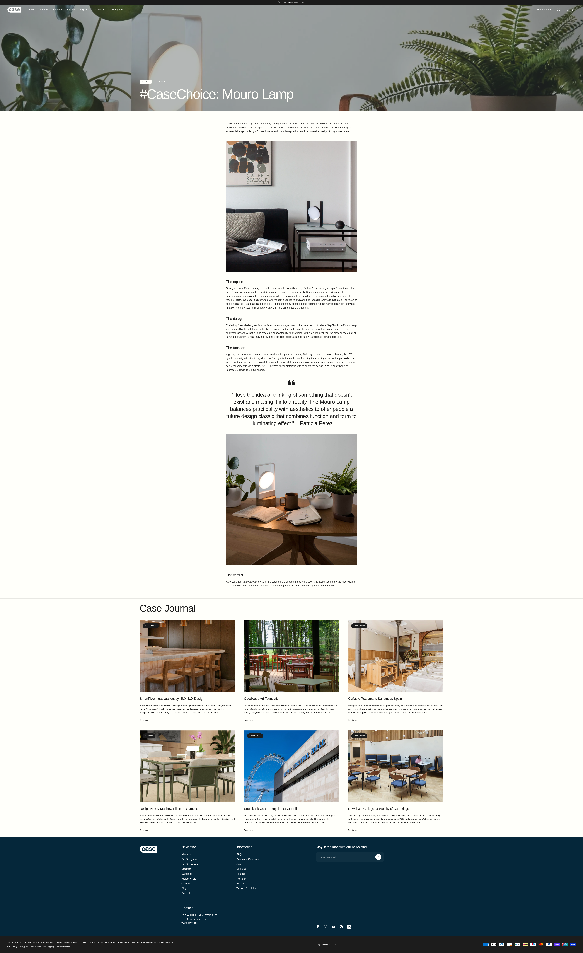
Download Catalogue (247, 859)
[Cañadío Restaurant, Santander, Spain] (395, 656)
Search (240, 864)
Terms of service (36, 947)
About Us (186, 854)
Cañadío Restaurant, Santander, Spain (375, 699)
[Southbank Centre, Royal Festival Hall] (291, 766)
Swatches (186, 874)
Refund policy (12, 947)
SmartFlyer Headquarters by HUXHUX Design (172, 699)
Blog (183, 888)
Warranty (241, 878)
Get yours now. (326, 585)
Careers (185, 883)
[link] (199, 915)
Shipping (241, 869)
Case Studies (150, 626)
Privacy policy (23, 947)
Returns (240, 874)
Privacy (240, 883)
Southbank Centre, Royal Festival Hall (270, 809)
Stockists (186, 869)
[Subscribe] (378, 857)
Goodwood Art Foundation (262, 699)
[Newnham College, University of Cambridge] (395, 766)
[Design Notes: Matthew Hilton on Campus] (187, 766)
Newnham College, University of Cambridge (378, 809)
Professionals (188, 878)
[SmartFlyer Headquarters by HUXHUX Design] (187, 656)
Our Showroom (189, 864)
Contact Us (187, 893)
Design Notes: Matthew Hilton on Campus (169, 809)
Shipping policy (48, 947)
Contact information (63, 947)
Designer (149, 736)
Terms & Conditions (247, 888)
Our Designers (189, 859)
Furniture (145, 82)
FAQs (239, 854)
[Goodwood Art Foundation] (291, 656)
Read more (144, 720)
